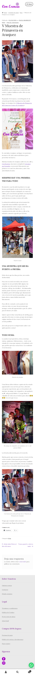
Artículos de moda (13, 12)
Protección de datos (8, 617)
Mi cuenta (6, 672)
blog (21, 12)
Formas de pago (7, 635)
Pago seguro (6, 644)
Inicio (5, 12)
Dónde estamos (7, 594)
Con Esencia (6, 164)
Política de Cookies (8, 612)
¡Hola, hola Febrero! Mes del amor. (9, 545)
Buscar (17, 672)
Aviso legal (5, 621)
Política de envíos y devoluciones (12, 639)
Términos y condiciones (10, 608)
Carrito (27, 670)
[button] (31, 665)
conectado (22, 561)
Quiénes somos (7, 585)
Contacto (5, 589)
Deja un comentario (13, 22)
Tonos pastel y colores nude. (25, 545)
